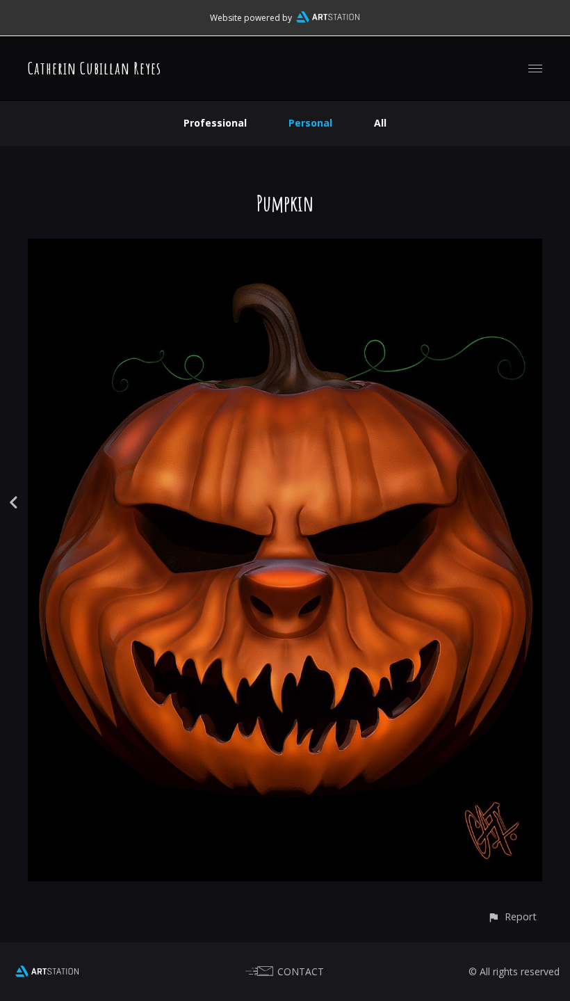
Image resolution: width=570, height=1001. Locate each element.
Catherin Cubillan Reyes (94, 68)
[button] (512, 916)
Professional (215, 122)
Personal (310, 122)
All (380, 122)
